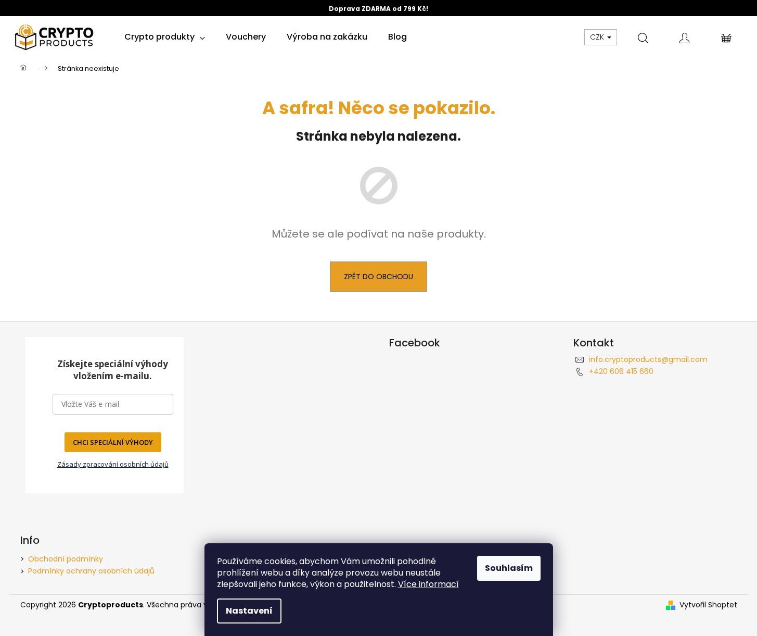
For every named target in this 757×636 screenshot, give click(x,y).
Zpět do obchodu (378, 276)
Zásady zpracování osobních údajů (113, 464)
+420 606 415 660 (621, 371)
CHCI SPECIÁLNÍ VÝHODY (113, 442)
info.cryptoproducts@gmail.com (648, 359)
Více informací (428, 584)
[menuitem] (164, 37)
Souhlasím (509, 568)
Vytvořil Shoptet (708, 605)
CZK (598, 37)
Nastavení (249, 611)
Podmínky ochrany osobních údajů (91, 571)
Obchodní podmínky (65, 559)
